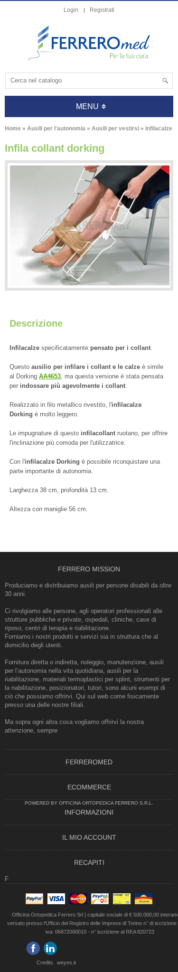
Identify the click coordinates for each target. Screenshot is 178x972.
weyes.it (66, 962)
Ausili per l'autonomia (56, 128)
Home (13, 128)
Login (71, 10)
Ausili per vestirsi (115, 128)
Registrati (102, 10)
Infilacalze (158, 128)
